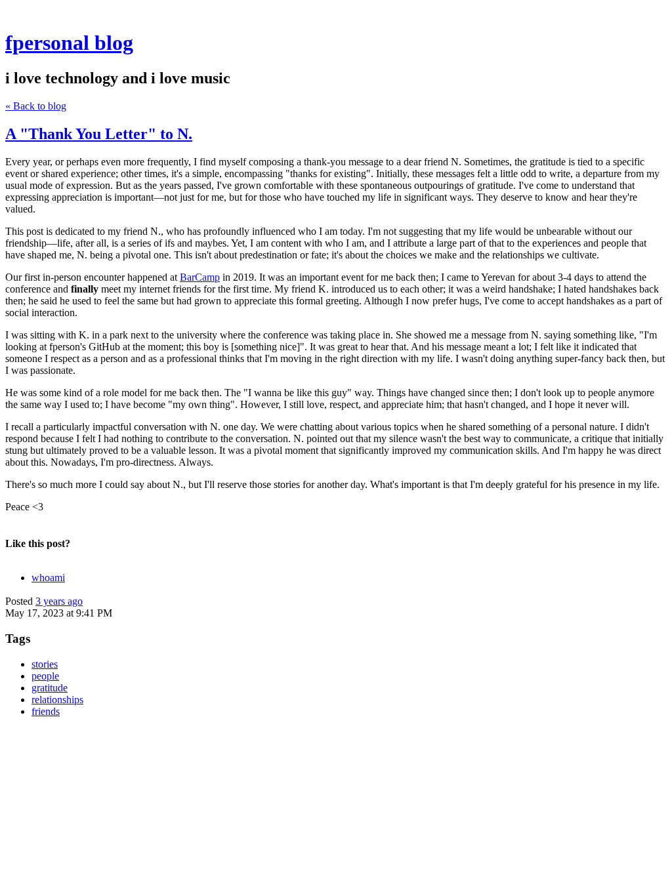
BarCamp (200, 277)
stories (45, 664)
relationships (57, 699)
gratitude (50, 687)
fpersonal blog (69, 42)
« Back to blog (35, 106)
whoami (48, 577)
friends (46, 711)
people (45, 676)
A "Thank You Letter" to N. (98, 133)
